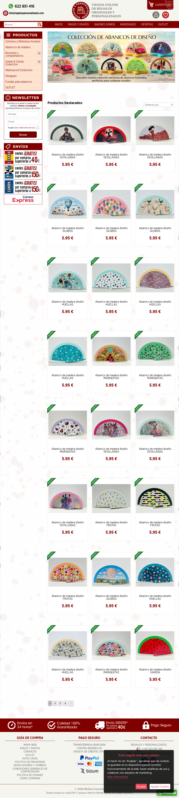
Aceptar (141, 786)
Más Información (117, 776)
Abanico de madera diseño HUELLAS (68, 303)
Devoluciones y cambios (30, 765)
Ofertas (147, 24)
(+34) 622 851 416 (152, 749)
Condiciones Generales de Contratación (30, 770)
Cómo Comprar (30, 778)
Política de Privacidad (30, 762)
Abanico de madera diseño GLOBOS (68, 229)
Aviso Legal (30, 758)
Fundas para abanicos (18, 81)
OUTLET (163, 24)
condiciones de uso (26, 128)
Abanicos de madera (17, 47)
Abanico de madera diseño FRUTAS (111, 524)
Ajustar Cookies (160, 786)
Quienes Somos (104, 24)
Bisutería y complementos (14, 54)
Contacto (30, 751)
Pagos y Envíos (78, 24)
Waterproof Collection (19, 70)
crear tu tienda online (99, 793)
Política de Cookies (30, 775)
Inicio (59, 24)
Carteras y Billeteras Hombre (22, 41)
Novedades (128, 24)
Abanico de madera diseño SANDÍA (155, 671)
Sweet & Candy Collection (14, 63)
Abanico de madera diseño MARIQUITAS (111, 377)
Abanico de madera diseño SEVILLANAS (68, 156)
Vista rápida (68, 130)
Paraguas (11, 76)
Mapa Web (30, 745)
